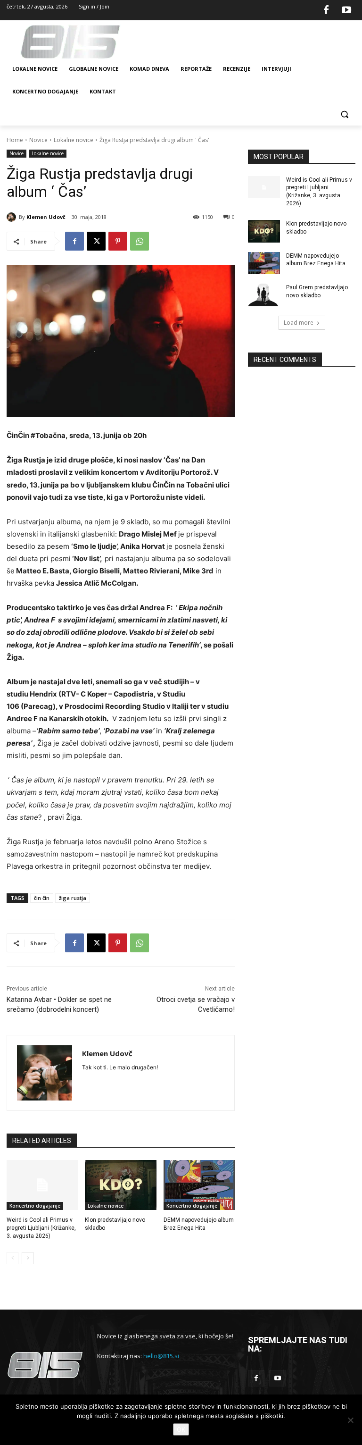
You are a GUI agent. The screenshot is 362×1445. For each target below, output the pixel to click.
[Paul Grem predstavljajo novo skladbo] (264, 295)
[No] (350, 1420)
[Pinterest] (117, 241)
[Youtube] (346, 10)
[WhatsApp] (139, 241)
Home (15, 140)
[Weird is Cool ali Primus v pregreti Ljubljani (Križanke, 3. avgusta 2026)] (42, 1185)
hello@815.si (161, 1356)
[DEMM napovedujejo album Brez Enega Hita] (199, 1185)
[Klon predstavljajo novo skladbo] (120, 1185)
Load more (298, 323)
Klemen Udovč (46, 216)
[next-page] (27, 1258)
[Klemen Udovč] (13, 217)
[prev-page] (12, 1258)
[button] (344, 114)
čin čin (41, 897)
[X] (96, 241)
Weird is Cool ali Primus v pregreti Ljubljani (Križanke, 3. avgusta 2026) (41, 1228)
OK (181, 1429)
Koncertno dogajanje (34, 1205)
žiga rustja (72, 897)
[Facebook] (326, 10)
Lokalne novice (73, 140)
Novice (38, 140)
